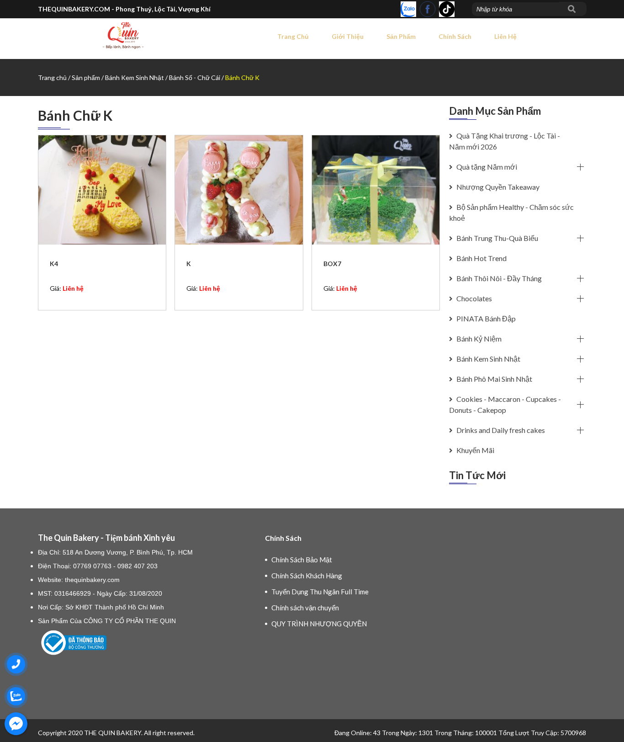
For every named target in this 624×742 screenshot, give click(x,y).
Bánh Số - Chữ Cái (195, 77)
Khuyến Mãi (474, 450)
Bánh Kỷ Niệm (478, 338)
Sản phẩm (401, 36)
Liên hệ (505, 36)
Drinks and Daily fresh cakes (500, 430)
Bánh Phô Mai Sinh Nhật (493, 378)
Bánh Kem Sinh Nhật (135, 77)
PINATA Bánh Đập (485, 318)
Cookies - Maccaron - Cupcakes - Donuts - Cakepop (505, 404)
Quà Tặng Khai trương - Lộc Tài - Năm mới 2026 (504, 141)
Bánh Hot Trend (481, 258)
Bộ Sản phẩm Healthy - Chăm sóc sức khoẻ (511, 212)
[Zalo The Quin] (408, 9)
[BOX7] (375, 190)
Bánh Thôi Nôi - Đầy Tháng (498, 278)
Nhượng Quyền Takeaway (497, 186)
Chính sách (455, 36)
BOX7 (332, 263)
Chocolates (473, 298)
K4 (54, 263)
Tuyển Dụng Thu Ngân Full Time (320, 591)
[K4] (102, 190)
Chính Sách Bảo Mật (301, 559)
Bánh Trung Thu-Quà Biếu (496, 238)
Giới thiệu (348, 36)
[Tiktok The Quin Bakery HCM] (447, 9)
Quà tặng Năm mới (486, 166)
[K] (238, 190)
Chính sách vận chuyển (305, 607)
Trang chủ (293, 36)
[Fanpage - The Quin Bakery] (427, 9)
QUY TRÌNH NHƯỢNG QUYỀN (319, 623)
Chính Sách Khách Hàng (306, 575)
